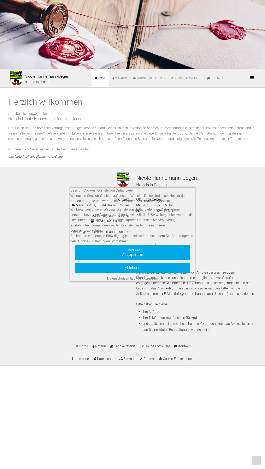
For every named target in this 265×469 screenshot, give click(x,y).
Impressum (150, 278)
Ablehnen (132, 268)
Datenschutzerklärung (123, 278)
